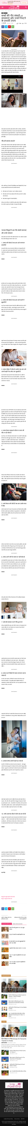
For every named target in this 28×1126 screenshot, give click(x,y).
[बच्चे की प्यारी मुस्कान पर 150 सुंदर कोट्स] (5, 929)
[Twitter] (6, 26)
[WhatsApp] (12, 26)
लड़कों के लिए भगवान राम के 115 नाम (17, 948)
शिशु (6, 10)
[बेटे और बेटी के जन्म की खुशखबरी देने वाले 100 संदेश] (5, 942)
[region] (14, 117)
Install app (24, 2)
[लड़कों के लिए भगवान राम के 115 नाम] (5, 949)
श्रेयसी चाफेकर (5, 991)
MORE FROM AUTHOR (17, 924)
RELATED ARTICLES (6, 924)
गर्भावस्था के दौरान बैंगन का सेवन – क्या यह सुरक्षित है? (20, 918)
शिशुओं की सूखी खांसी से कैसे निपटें (8, 896)
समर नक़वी (4, 23)
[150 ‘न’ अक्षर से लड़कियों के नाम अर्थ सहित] (5, 956)
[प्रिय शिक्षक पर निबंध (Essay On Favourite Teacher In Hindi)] (14, 985)
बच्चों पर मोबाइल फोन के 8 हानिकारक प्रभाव (6, 918)
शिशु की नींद (10, 10)
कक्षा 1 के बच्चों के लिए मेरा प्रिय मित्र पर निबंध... (18, 1071)
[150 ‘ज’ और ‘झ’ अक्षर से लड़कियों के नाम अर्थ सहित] (5, 963)
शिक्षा (2, 1036)
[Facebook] (2, 26)
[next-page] (5, 969)
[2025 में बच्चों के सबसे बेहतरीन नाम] (5, 936)
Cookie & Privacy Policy (8, 1118)
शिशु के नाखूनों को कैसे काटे (6, 898)
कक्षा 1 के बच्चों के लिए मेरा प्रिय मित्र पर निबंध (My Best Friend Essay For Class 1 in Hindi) (17, 1015)
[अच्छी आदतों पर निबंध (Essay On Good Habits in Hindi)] (4, 1009)
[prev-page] (2, 969)
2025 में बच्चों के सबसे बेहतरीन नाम (17, 934)
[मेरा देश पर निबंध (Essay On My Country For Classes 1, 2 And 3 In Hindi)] (4, 996)
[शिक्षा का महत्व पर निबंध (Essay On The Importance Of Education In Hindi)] (4, 1002)
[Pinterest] (9, 26)
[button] (2, 7)
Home (2, 10)
